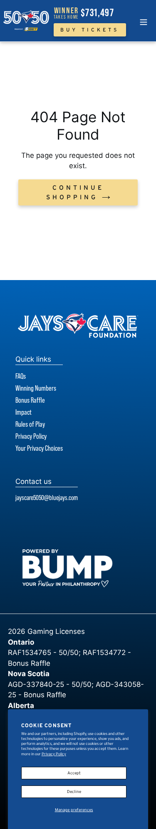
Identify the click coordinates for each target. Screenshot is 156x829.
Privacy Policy (54, 754)
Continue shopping (75, 192)
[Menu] (143, 21)
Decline (74, 791)
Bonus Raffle (30, 400)
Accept (74, 773)
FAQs (20, 376)
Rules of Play (30, 424)
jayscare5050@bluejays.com (46, 498)
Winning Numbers (35, 388)
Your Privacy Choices (39, 448)
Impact (23, 412)
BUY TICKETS (89, 29)
